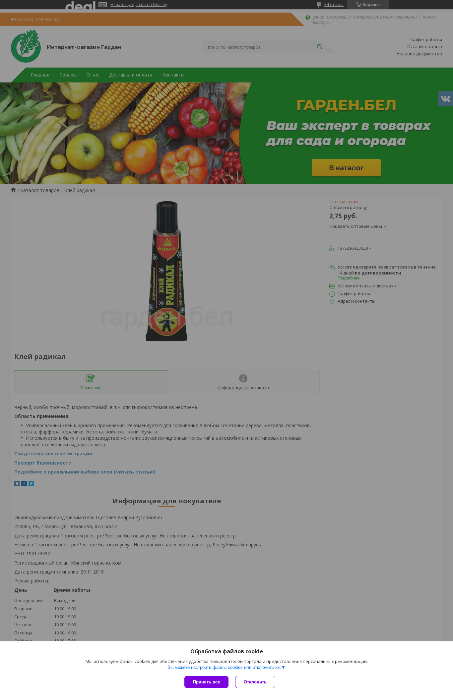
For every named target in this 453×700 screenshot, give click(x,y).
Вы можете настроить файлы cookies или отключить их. (224, 667)
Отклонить (255, 681)
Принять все (206, 681)
